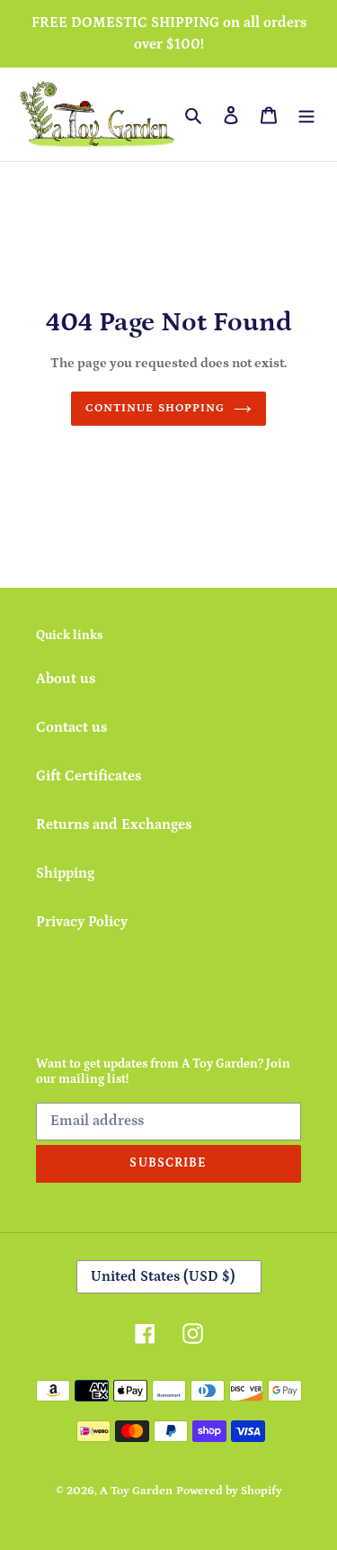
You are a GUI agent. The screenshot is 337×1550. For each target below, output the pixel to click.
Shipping (65, 873)
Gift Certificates (88, 776)
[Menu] (306, 114)
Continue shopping (155, 408)
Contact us (71, 727)
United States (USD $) (163, 1276)
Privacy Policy (82, 922)
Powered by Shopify (229, 1491)
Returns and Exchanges (113, 824)
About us (65, 679)
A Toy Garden (136, 1491)
